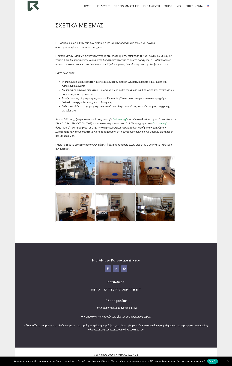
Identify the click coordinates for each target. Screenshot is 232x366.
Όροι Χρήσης (97, 329)
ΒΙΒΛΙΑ (95, 289)
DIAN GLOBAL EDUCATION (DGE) (73, 123)
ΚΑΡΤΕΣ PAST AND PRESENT (122, 289)
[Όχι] (228, 361)
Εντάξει (213, 361)
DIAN (33, 6)
